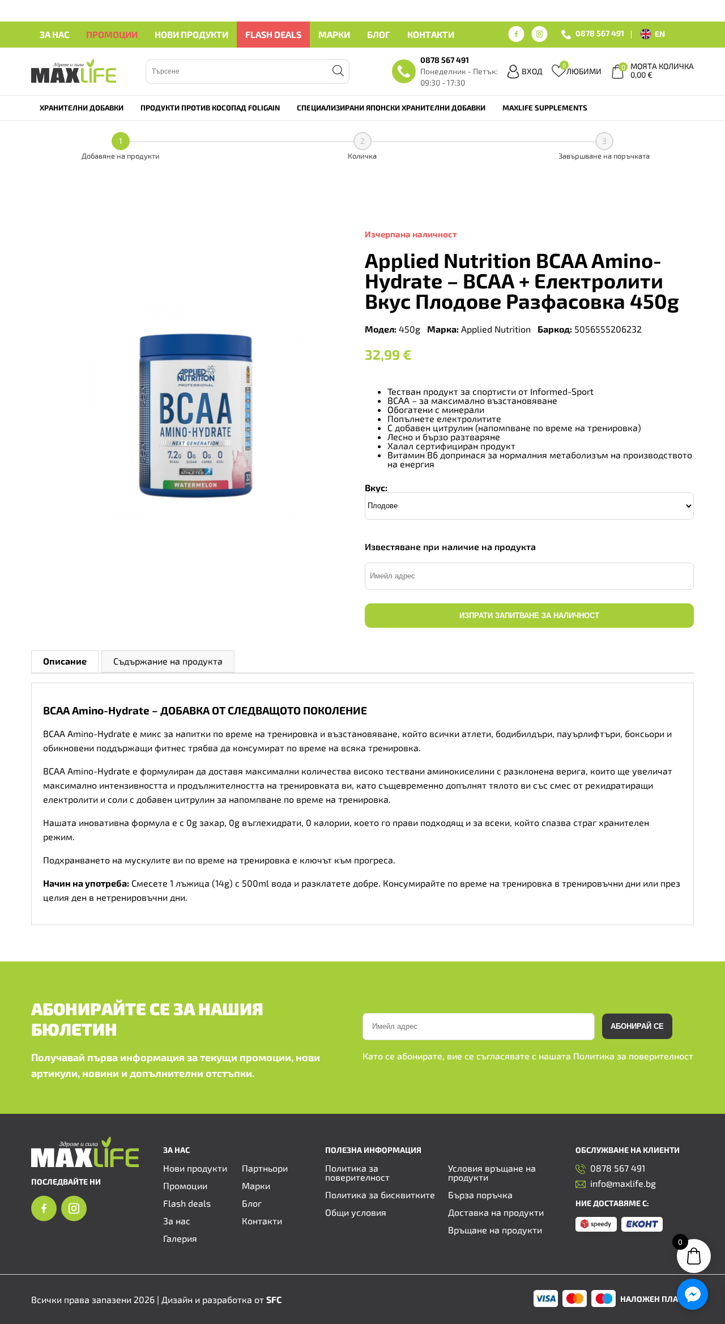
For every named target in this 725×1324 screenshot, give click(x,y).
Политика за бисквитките (380, 1194)
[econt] (642, 1228)
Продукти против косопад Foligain (210, 107)
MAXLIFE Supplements (544, 107)
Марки (334, 34)
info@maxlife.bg (623, 1184)
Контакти (430, 34)
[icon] (44, 1217)
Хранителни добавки (81, 107)
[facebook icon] (516, 34)
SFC (274, 1299)
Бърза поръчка (480, 1194)
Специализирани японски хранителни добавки (391, 107)
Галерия (180, 1238)
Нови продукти (191, 34)
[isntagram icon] (539, 34)
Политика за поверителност (633, 1055)
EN (660, 34)
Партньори (265, 1168)
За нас (54, 34)
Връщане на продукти (495, 1229)
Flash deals (273, 34)
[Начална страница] (85, 1163)
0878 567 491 (599, 33)
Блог (378, 34)
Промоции (112, 34)
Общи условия (355, 1212)
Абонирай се (637, 1026)
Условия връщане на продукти (492, 1172)
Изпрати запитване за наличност (529, 615)
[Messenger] (692, 1294)
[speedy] (596, 1228)
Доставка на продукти (496, 1212)
